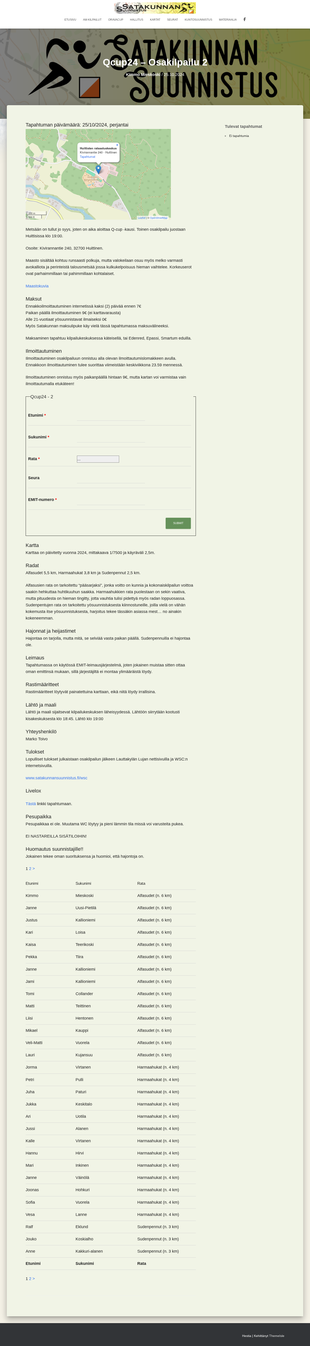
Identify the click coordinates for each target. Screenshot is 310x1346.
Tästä (31, 804)
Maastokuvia (37, 286)
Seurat (172, 19)
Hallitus (136, 19)
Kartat (155, 19)
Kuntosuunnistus (198, 19)
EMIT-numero (42, 499)
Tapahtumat (87, 156)
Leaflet (141, 217)
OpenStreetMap (158, 217)
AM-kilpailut (92, 19)
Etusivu (70, 19)
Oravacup (115, 19)
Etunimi (37, 415)
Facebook (244, 20)
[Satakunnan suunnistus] (155, 8)
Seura (33, 478)
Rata (34, 459)
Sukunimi (38, 437)
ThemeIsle (276, 1336)
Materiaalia (228, 19)
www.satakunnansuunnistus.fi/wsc (56, 778)
